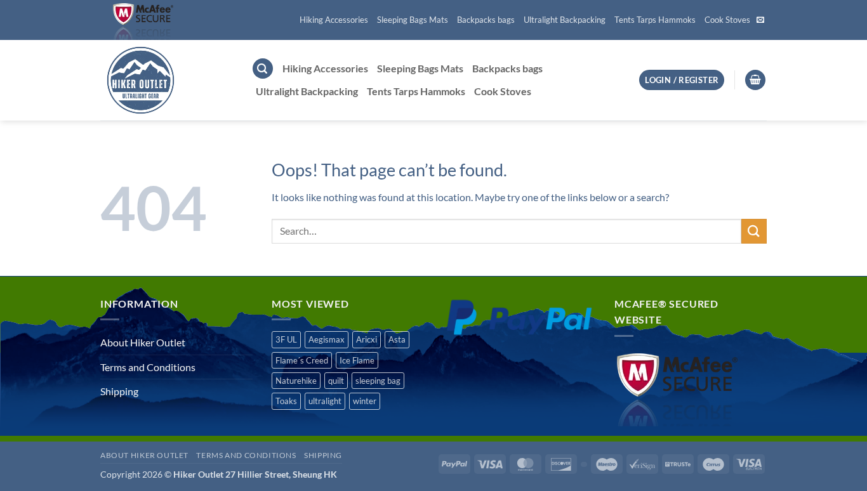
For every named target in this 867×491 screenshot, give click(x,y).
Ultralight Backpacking (565, 20)
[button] (263, 68)
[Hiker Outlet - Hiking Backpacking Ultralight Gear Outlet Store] (166, 80)
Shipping (119, 391)
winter (364, 401)
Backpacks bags (486, 20)
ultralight (324, 401)
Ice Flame (357, 360)
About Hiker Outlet (142, 342)
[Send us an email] (760, 20)
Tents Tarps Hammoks (655, 20)
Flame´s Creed (301, 360)
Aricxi (366, 339)
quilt (336, 381)
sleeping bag (377, 381)
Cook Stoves (727, 20)
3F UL (286, 339)
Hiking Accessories (334, 20)
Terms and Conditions (147, 367)
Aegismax (326, 339)
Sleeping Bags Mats (412, 20)
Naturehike (296, 381)
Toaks (286, 401)
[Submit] (754, 231)
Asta (397, 339)
